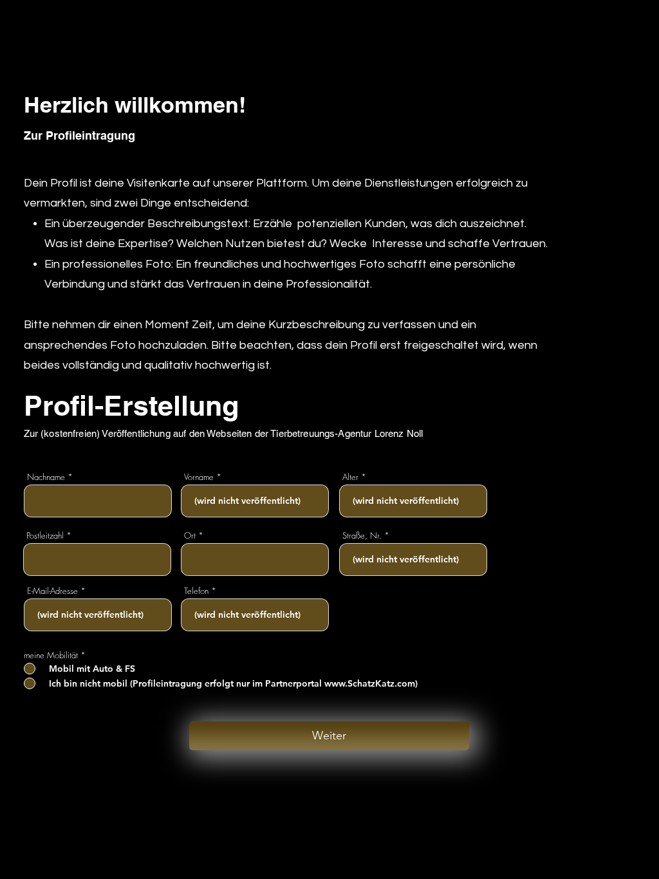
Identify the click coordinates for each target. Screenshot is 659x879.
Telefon (196, 591)
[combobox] (97, 559)
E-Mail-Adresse (52, 591)
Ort (190, 536)
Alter (350, 477)
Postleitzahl (45, 536)
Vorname (199, 477)
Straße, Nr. (362, 536)
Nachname (46, 477)
